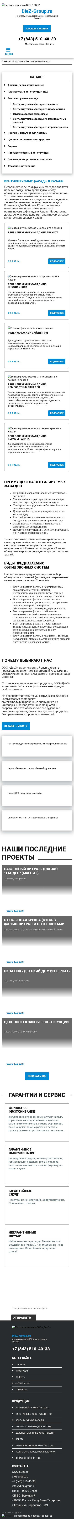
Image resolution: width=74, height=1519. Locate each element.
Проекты (20, 1377)
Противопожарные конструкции (28, 152)
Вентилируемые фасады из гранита (35, 104)
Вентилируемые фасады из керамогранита (40, 127)
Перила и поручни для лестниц (27, 132)
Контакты (21, 1389)
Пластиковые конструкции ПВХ (28, 91)
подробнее (57, 261)
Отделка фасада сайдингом (30, 114)
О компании (22, 1383)
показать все (37, 1076)
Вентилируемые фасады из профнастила (39, 109)
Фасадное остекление (21, 166)
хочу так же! (15, 911)
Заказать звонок (37, 28)
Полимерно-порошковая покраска (30, 159)
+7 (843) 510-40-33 (31, 1348)
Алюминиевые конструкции (26, 85)
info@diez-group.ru (23, 1486)
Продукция (17, 61)
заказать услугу (15, 726)
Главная (6, 61)
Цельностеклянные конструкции (29, 139)
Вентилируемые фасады (23, 98)
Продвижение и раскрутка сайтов (33, 1515)
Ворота (12, 146)
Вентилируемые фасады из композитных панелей (39, 120)
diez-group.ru (20, 1476)
